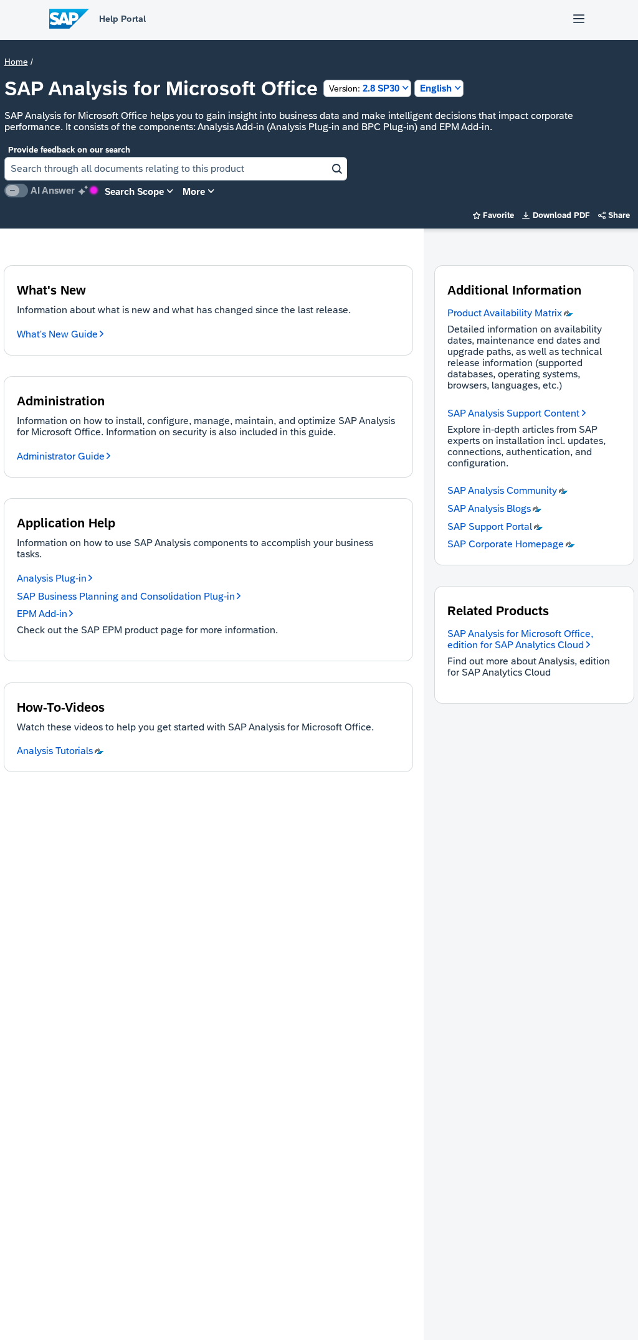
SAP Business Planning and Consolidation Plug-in (126, 596)
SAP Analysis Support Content (513, 413)
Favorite (494, 215)
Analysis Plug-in (52, 578)
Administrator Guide (61, 456)
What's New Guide (57, 334)
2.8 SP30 (364, 88)
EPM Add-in (42, 613)
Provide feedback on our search (69, 149)
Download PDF (556, 215)
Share (614, 215)
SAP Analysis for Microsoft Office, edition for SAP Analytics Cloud (520, 639)
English (436, 88)
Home (16, 62)
